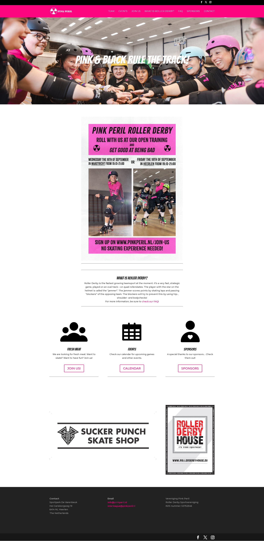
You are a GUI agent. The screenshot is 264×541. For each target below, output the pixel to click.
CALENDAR (132, 368)
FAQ (180, 11)
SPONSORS (190, 368)
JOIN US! (74, 368)
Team (111, 11)
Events (122, 11)
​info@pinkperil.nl (117, 502)
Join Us (136, 11)
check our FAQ (150, 301)
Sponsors (193, 11)
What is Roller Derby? (159, 11)
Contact (209, 11)
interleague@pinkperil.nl (121, 506)
